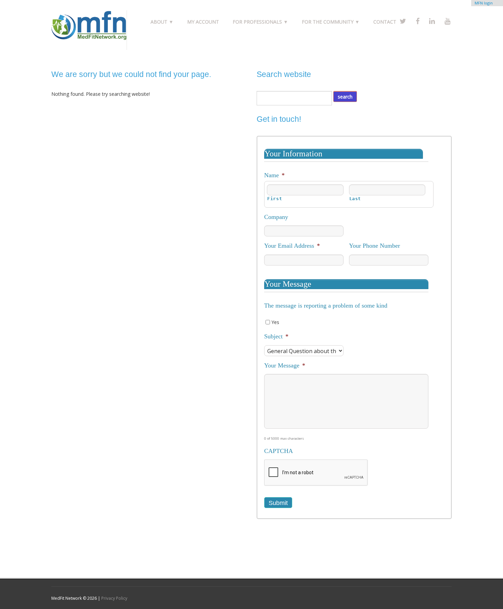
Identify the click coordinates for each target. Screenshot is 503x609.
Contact (384, 21)
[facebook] (417, 21)
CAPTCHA (278, 451)
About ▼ (162, 21)
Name (274, 175)
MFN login (484, 2)
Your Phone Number (374, 245)
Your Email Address (292, 245)
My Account (203, 21)
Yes (275, 322)
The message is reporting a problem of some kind (325, 305)
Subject (276, 336)
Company (276, 216)
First (274, 198)
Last (355, 198)
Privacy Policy (114, 598)
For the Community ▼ (331, 21)
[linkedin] (432, 21)
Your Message (284, 365)
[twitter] (403, 21)
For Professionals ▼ (260, 21)
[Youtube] (447, 21)
